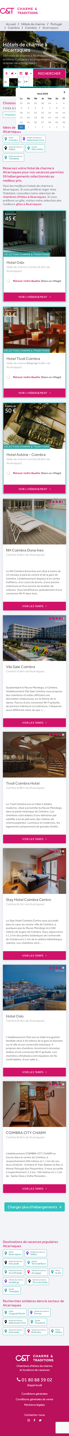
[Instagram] (28, 1420)
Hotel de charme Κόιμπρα (22, 363)
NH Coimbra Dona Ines (25, 550)
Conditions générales (34, 1393)
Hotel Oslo (15, 262)
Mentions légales (34, 1404)
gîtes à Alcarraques (29, 204)
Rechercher (49, 73)
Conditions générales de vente (34, 1399)
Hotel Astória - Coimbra (26, 454)
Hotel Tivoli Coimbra (23, 358)
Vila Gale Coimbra (20, 667)
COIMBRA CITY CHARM (26, 1133)
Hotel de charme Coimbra (22, 267)
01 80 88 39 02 (36, 1379)
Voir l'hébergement (33, 296)
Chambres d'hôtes (15, 114)
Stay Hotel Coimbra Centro (28, 899)
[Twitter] (40, 1420)
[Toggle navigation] (66, 8)
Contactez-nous (34, 1414)
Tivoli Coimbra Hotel (22, 783)
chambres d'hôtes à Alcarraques (24, 197)
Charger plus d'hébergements (33, 1207)
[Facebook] (34, 1420)
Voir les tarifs (33, 606)
